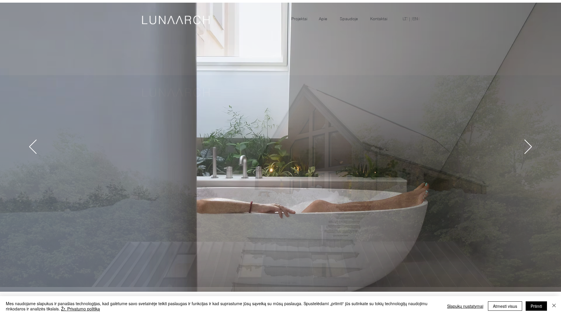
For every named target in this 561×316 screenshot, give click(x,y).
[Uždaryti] (553, 306)
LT (405, 18)
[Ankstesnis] (33, 147)
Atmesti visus (505, 306)
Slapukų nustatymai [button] (465, 306)
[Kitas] (528, 147)
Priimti (536, 306)
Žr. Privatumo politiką (80, 309)
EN (415, 18)
